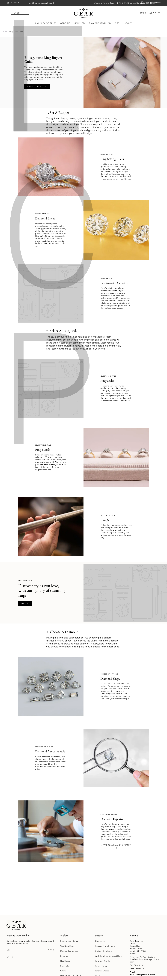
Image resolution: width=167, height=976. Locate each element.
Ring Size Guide (102, 961)
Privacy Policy (101, 966)
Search (16, 13)
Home (4, 32)
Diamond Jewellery (69, 951)
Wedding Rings (67, 946)
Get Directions (136, 965)
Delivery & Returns (103, 951)
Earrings (64, 956)
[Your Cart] (159, 13)
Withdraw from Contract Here (108, 956)
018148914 (138, 968)
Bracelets (64, 966)
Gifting (63, 970)
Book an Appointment (105, 946)
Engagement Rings (69, 941)
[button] (45, 23)
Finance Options (102, 970)
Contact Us (100, 941)
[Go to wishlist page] (154, 13)
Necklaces (65, 961)
